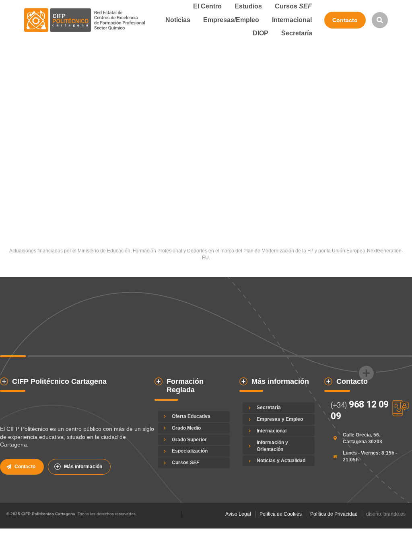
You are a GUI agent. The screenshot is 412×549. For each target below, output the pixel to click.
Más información (83, 466)
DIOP (17, 172)
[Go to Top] (395, 532)
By (51, 172)
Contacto (345, 20)
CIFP (4, 172)
